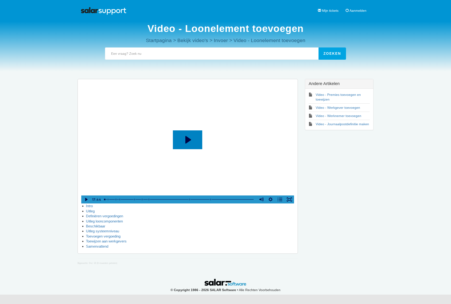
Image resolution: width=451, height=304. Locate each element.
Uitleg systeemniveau (102, 231)
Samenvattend (97, 246)
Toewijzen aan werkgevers (106, 241)
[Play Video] (86, 199)
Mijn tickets (329, 10)
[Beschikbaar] (134, 199)
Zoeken (332, 53)
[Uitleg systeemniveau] (142, 199)
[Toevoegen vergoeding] (149, 199)
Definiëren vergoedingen (104, 216)
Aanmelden (357, 10)
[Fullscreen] (289, 199)
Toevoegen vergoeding (103, 236)
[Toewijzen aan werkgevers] (190, 199)
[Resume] (211, 199)
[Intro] (105, 199)
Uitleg (90, 211)
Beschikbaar (95, 226)
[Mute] (261, 199)
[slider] (179, 199)
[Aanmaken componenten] (108, 199)
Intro (89, 206)
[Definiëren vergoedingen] (116, 199)
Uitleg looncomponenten (104, 221)
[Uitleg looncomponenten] (120, 199)
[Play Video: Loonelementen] (187, 139)
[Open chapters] (280, 199)
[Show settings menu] (270, 199)
